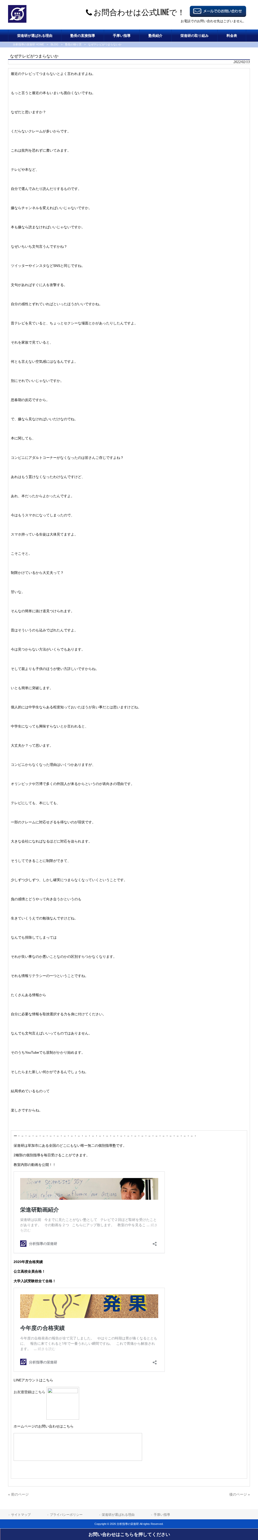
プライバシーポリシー (66, 1515)
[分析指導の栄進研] (17, 21)
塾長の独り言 (73, 44)
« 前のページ (18, 1494)
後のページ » (239, 1494)
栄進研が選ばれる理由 (118, 1515)
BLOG (54, 44)
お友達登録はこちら (30, 1392)
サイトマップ (21, 1515)
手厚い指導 (162, 1515)
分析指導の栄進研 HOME (28, 44)
